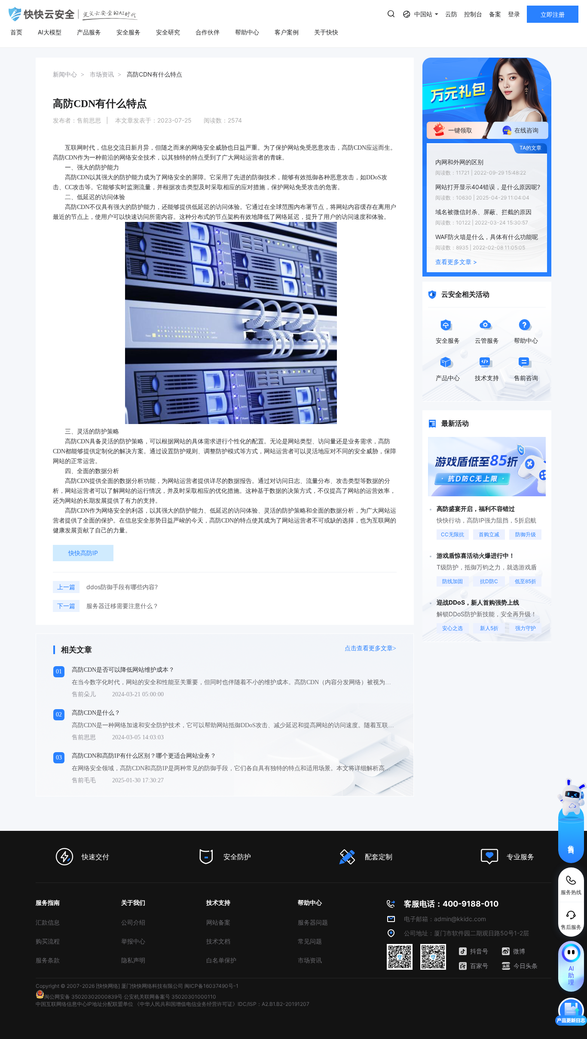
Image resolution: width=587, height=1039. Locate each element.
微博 (519, 951)
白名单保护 (221, 960)
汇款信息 (48, 922)
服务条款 (48, 960)
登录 (514, 14)
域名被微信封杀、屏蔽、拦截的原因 (483, 211)
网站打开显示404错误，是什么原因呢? (487, 187)
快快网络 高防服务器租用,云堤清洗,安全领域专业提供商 (73, 14)
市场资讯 (310, 960)
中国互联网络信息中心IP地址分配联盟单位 (84, 1004)
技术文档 (218, 941)
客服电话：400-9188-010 (451, 903)
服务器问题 (313, 922)
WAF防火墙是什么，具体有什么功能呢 (486, 236)
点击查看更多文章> (370, 648)
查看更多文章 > (456, 261)
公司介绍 (133, 922)
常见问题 (310, 941)
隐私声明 (133, 960)
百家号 (479, 965)
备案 (495, 14)
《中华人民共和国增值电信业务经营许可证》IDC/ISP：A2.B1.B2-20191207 (222, 1004)
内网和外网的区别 (459, 162)
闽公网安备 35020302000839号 (83, 996)
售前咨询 (571, 841)
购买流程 (48, 941)
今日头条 (526, 965)
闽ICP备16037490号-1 (211, 986)
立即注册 (553, 14)
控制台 (473, 14)
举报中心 (133, 941)
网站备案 (218, 922)
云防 (451, 14)
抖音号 (479, 951)
